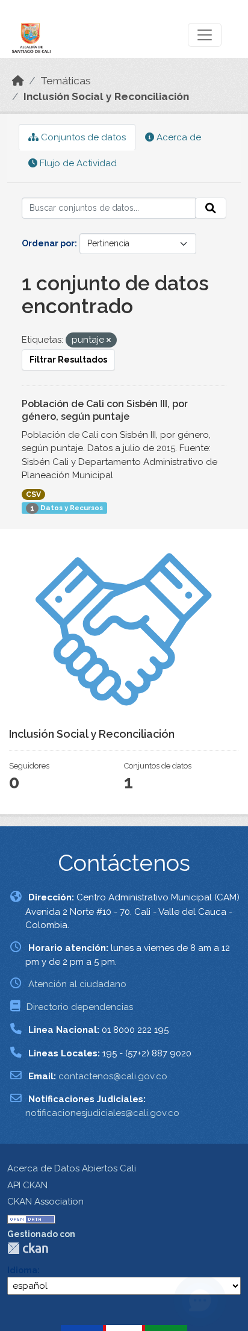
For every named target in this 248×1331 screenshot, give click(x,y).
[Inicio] (18, 81)
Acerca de (177, 137)
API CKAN (27, 1185)
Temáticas (65, 81)
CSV (33, 494)
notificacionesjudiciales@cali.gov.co (102, 1113)
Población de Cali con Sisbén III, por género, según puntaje (105, 410)
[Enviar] (210, 208)
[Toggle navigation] (205, 35)
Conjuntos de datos (82, 137)
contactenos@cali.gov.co (112, 1076)
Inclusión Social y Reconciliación (106, 96)
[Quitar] (109, 340)
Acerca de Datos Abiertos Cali (71, 1168)
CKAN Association (45, 1201)
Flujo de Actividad (77, 163)
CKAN (27, 1248)
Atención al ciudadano (77, 984)
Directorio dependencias (79, 1007)
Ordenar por (48, 243)
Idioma (22, 1270)
